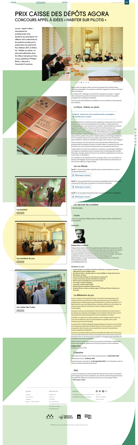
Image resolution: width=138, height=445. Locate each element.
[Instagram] (106, 391)
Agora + (65, 2)
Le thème (52, 399)
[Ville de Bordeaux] (79, 418)
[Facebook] (97, 391)
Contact (98, 394)
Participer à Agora (54, 406)
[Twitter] (100, 391)
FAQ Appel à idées (79, 380)
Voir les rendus (77, 208)
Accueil (28, 394)
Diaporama (20, 213)
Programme (52, 394)
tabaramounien (84, 425)
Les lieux (51, 397)
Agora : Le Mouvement (32, 401)
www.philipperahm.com (79, 262)
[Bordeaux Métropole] (65, 419)
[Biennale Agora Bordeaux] (49, 418)
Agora (13, 2)
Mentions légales (101, 397)
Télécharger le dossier (82, 175)
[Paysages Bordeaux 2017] (88, 418)
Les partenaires (53, 408)
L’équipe (28, 399)
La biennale (29, 397)
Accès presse (100, 399)
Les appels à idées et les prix (57, 404)
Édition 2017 (41, 2)
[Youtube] (103, 391)
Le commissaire (53, 401)
